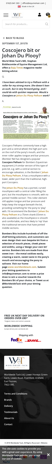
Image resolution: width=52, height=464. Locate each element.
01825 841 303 (12, 3)
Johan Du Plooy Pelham (29, 95)
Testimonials (10, 412)
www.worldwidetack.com (22, 266)
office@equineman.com (33, 3)
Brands (8, 399)
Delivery (8, 405)
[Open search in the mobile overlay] (26, 24)
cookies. (17, 458)
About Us (9, 418)
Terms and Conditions (15, 393)
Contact (8, 424)
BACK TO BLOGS (15, 38)
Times (17, 67)
